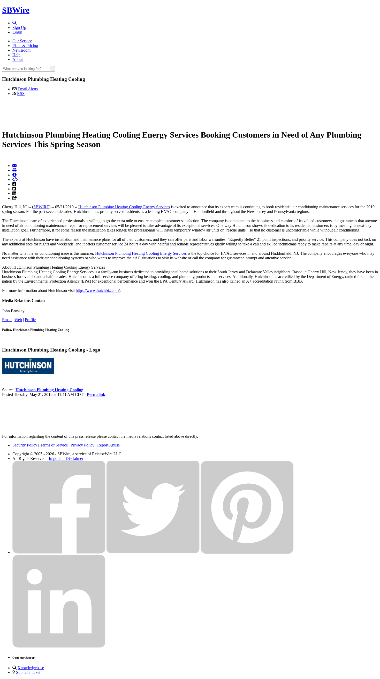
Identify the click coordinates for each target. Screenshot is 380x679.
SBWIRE (41, 207)
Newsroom (21, 50)
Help (16, 55)
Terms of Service (54, 445)
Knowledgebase (31, 668)
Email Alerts (28, 89)
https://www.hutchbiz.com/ (98, 290)
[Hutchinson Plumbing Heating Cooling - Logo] (28, 372)
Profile (30, 319)
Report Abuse (108, 445)
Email (7, 319)
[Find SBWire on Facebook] (58, 552)
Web (18, 319)
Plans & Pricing (25, 45)
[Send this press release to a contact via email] (14, 165)
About (17, 59)
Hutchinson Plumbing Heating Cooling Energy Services (124, 207)
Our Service (22, 41)
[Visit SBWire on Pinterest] (247, 552)
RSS (21, 93)
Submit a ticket (28, 672)
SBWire (15, 10)
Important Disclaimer (66, 458)
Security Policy (24, 445)
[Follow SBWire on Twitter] (153, 552)
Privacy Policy (82, 445)
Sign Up (19, 27)
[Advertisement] (190, 111)
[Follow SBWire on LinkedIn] (58, 646)
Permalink (96, 394)
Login (17, 32)
